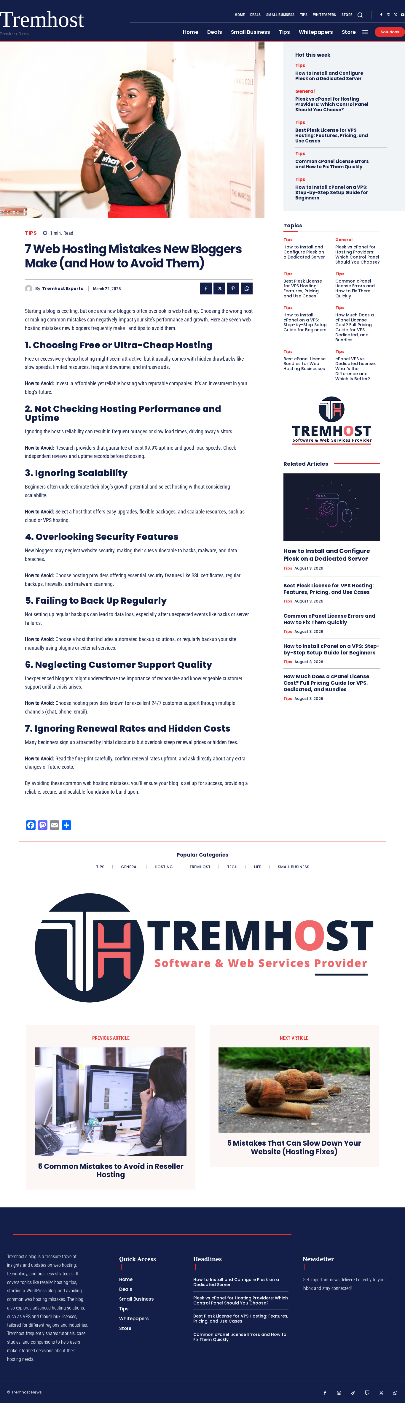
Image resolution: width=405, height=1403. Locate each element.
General (305, 91)
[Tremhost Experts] (30, 288)
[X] (395, 15)
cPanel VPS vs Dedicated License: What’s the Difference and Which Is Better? (355, 369)
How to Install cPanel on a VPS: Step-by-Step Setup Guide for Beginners (331, 192)
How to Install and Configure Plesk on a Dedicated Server (329, 76)
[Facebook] (381, 15)
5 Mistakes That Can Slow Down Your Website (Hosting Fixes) (294, 1147)
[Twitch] (367, 1393)
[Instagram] (388, 15)
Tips (31, 233)
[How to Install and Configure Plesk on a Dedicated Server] (331, 507)
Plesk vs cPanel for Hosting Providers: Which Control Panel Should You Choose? (332, 104)
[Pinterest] (233, 288)
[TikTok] (353, 1393)
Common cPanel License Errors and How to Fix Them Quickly (332, 164)
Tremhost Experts (62, 288)
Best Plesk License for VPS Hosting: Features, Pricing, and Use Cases (331, 135)
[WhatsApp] (247, 288)
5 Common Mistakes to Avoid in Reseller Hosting (111, 1171)
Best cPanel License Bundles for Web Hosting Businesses (304, 364)
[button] (360, 15)
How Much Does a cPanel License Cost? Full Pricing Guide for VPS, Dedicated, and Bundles (354, 327)
